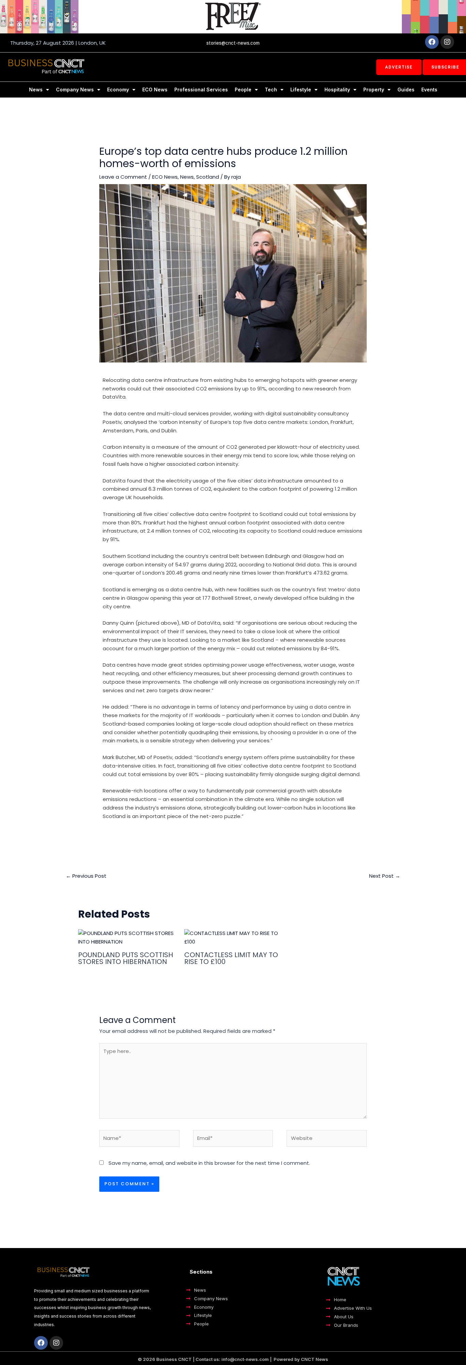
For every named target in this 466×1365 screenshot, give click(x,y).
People (243, 89)
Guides (405, 89)
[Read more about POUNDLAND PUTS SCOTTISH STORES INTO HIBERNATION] (127, 937)
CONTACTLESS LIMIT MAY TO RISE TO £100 (231, 958)
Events (429, 89)
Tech (271, 89)
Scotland (207, 176)
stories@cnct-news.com (233, 43)
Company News (75, 89)
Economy (118, 89)
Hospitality (337, 89)
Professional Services (201, 89)
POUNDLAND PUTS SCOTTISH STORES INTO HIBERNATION (125, 958)
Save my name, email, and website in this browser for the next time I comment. (209, 1163)
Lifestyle (300, 89)
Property (373, 89)
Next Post (384, 875)
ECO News (155, 89)
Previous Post (86, 875)
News (36, 89)
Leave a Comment (123, 176)
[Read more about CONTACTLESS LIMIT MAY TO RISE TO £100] (233, 937)
